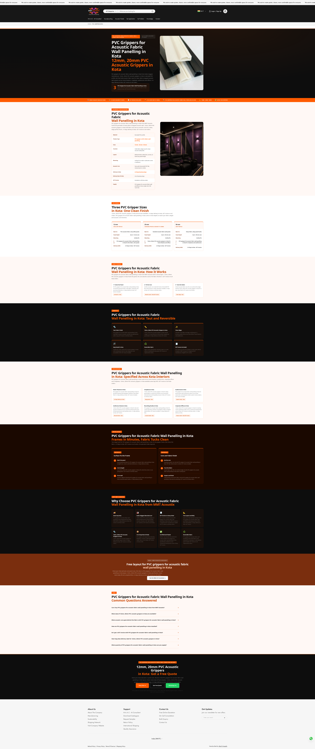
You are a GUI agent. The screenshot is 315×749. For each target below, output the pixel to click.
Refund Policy (91, 746)
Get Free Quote (157, 685)
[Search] (152, 11)
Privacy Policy (101, 746)
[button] (110, 11)
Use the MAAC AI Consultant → (157, 578)
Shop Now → (142, 685)
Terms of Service (110, 746)
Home (89, 24)
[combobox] (136, 11)
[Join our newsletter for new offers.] (224, 718)
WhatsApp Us (172, 685)
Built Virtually (223, 746)
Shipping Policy (121, 746)
